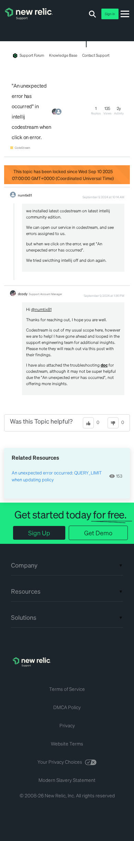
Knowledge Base (63, 55)
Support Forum (32, 55)
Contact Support (96, 55)
